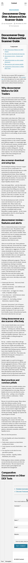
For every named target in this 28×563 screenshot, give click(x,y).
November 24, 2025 (21, 23)
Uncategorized (14, 9)
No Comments (15, 26)
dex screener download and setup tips (15, 54)
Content (14, 3)
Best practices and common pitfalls (14, 64)
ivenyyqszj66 (8, 23)
